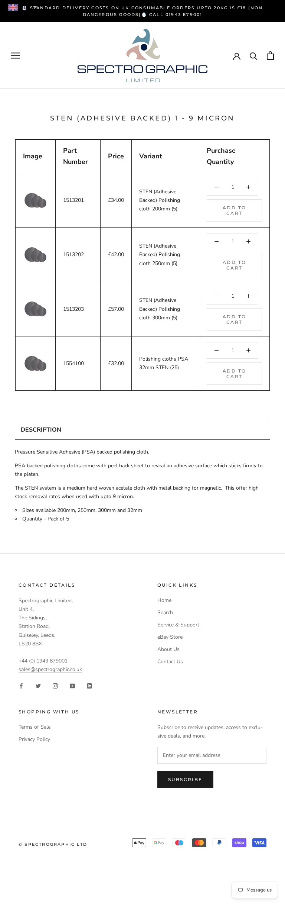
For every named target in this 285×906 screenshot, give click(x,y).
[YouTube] (72, 685)
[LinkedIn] (89, 685)
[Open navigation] (15, 55)
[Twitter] (38, 685)
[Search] (254, 55)
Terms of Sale (34, 727)
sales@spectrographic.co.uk (50, 669)
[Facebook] (21, 685)
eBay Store (170, 637)
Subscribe (185, 779)
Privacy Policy (34, 739)
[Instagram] (55, 685)
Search (165, 612)
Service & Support (178, 624)
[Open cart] (270, 55)
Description (41, 430)
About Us (168, 649)
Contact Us (170, 661)
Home (164, 600)
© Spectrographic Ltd (53, 844)
